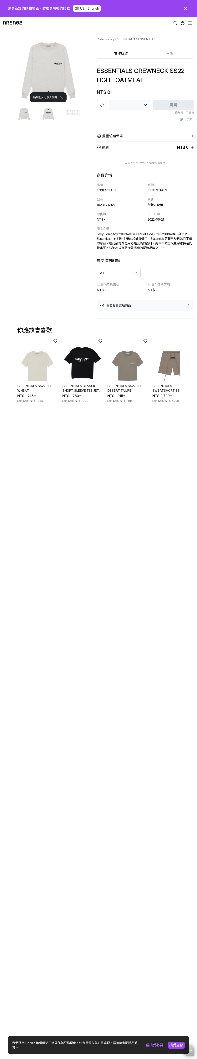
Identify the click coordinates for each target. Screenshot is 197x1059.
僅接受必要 (154, 1045)
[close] (185, 8)
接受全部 (176, 1045)
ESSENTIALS (125, 39)
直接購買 (121, 54)
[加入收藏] (102, 105)
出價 (169, 54)
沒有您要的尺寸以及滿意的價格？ (145, 163)
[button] (182, 23)
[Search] (175, 23)
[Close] (61, 97)
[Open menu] (190, 23)
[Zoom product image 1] (48, 65)
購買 (173, 105)
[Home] (12, 23)
